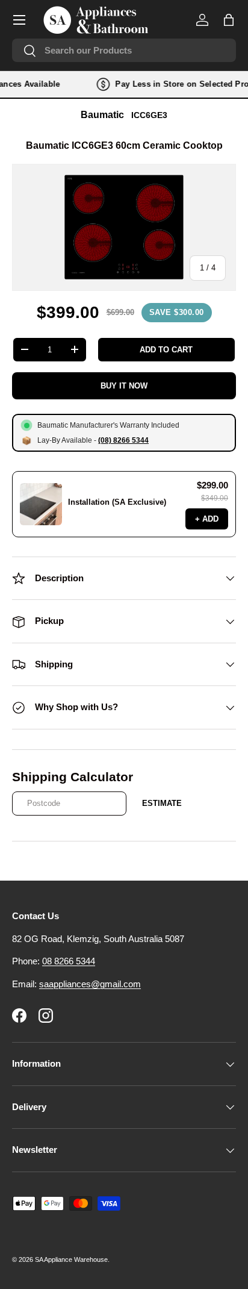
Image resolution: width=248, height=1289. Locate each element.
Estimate (162, 803)
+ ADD (207, 518)
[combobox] (124, 50)
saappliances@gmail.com (90, 984)
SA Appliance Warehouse (71, 1259)
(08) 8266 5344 (123, 440)
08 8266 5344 (68, 961)
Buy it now (124, 385)
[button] (228, 20)
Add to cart (166, 349)
